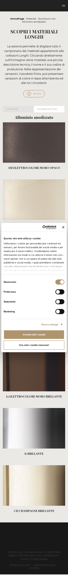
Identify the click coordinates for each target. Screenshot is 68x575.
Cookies (34, 568)
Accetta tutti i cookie (34, 334)
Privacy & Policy (19, 565)
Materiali (31, 18)
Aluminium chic (47, 18)
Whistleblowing (45, 565)
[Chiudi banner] (63, 227)
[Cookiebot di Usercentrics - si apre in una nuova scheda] (42, 227)
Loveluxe (12, 109)
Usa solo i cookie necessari (34, 345)
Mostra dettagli (49, 324)
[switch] (59, 291)
